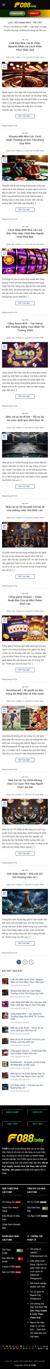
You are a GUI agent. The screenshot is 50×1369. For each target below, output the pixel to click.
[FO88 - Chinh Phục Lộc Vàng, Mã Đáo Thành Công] (25, 5)
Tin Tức (25, 40)
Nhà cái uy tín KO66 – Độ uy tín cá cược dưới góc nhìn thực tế (25, 418)
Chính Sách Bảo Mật (23, 1361)
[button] (3, 4)
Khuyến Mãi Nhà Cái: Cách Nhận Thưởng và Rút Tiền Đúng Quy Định (25, 140)
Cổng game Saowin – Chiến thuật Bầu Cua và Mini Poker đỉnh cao (25, 600)
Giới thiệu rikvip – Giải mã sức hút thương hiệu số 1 (25, 875)
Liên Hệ (8, 1361)
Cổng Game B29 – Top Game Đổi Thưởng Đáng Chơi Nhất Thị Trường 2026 (25, 327)
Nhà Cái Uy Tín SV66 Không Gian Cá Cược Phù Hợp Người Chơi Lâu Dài (25, 784)
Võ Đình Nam (38, 57)
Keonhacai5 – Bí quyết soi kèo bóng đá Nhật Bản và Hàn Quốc (25, 692)
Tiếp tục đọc (25, 116)
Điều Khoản (39, 1361)
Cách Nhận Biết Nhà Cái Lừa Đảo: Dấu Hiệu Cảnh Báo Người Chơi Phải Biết (25, 233)
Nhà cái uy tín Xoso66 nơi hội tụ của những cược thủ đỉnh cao (25, 508)
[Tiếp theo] (31, 962)
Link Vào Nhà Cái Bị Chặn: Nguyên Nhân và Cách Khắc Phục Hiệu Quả (25, 47)
